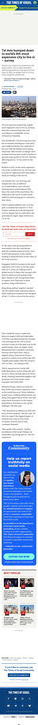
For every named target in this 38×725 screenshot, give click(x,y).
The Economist (7, 660)
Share (8, 92)
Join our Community (8, 8)
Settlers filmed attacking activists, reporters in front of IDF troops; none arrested (27, 621)
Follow (20, 86)
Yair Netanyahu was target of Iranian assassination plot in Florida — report (26, 593)
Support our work (19, 556)
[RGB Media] (15, 717)
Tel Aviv (25, 658)
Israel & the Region (15, 658)
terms (28, 238)
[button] (34, 2)
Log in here (25, 679)
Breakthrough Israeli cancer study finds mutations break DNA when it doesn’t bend (11, 621)
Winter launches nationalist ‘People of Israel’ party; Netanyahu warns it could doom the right (10, 595)
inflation (15, 660)
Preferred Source (13, 80)
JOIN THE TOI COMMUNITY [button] (19, 675)
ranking (31, 658)
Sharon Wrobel (9, 86)
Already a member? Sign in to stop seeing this (19, 562)
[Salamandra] (30, 716)
